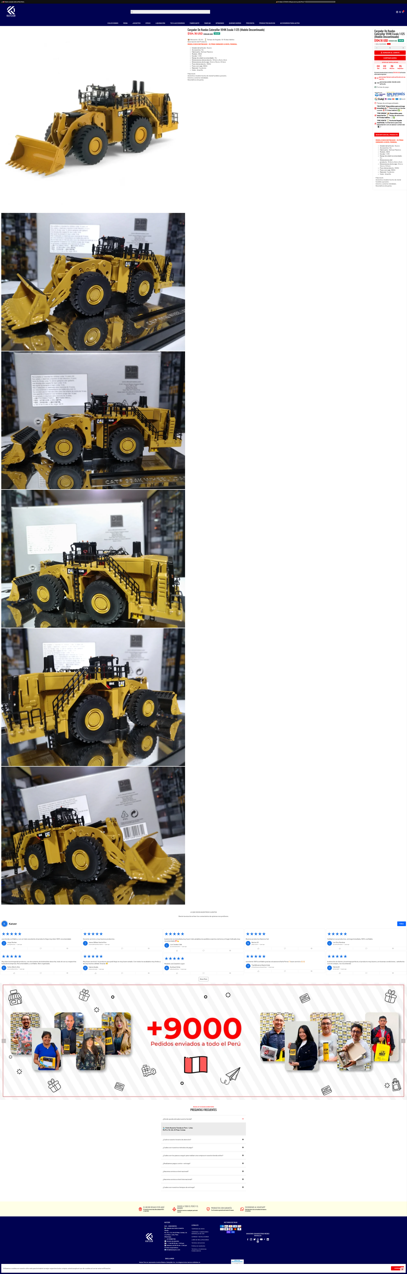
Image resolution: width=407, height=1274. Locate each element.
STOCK (148, 23)
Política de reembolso (198, 1246)
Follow (401, 924)
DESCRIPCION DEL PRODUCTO (387, 135)
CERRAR (397, 1268)
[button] (41, 939)
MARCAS (207, 23)
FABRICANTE (194, 23)
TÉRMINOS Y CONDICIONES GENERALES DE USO (200, 1232)
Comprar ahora (390, 58)
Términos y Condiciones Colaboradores (199, 1250)
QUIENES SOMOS (235, 23)
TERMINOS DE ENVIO (198, 1229)
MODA (125, 23)
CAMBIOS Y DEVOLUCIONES (200, 1237)
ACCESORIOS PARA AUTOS (290, 23)
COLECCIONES (112, 23)
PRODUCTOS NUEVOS (267, 23)
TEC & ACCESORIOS (177, 23)
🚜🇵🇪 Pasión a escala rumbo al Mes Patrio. (12, 2)
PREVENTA (250, 23)
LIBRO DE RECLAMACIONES (200, 1240)
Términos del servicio (198, 1243)
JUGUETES (136, 23)
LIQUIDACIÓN (160, 23)
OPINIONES (220, 23)
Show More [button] (203, 979)
